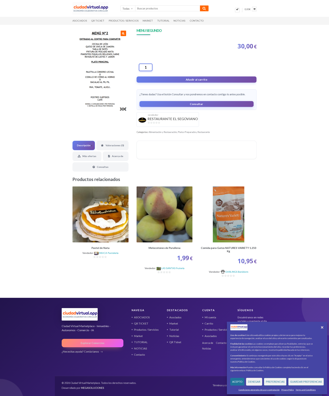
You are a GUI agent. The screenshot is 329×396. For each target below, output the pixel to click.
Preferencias (275, 381)
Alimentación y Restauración (163, 132)
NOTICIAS (179, 20)
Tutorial (174, 329)
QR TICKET (97, 20)
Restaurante (204, 132)
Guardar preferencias (306, 381)
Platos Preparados (187, 132)
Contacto (197, 20)
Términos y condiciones (225, 385)
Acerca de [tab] (117, 156)
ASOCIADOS (79, 20)
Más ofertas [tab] (89, 156)
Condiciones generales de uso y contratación (259, 389)
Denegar (254, 381)
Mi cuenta (210, 317)
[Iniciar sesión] (237, 10)
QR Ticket (175, 342)
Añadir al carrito (196, 79)
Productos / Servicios (124, 20)
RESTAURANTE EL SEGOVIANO (173, 119)
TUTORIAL (163, 20)
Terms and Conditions (306, 389)
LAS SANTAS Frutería (172, 268)
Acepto (237, 381)
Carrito (209, 323)
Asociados (175, 317)
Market (148, 20)
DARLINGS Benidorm (237, 271)
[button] (322, 327)
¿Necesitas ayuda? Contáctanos (80, 351)
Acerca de (207, 342)
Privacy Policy (287, 389)
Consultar (196, 104)
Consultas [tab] (102, 166)
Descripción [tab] (83, 145)
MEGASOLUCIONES (92, 387)
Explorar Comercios (92, 343)
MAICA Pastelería (108, 252)
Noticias (174, 335)
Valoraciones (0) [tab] (114, 145)
